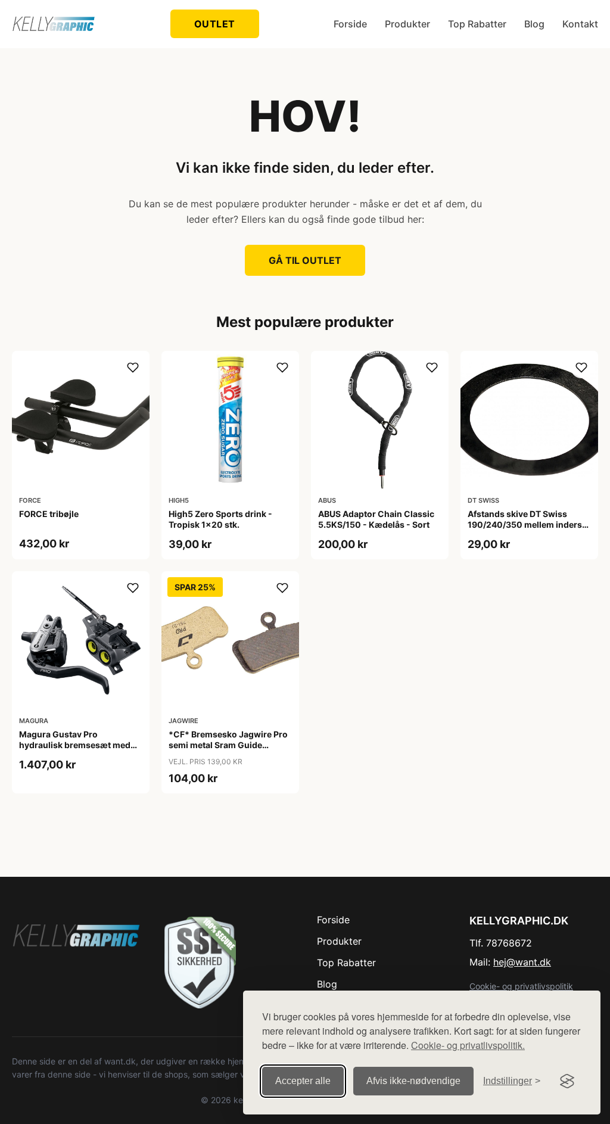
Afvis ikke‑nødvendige (413, 1081)
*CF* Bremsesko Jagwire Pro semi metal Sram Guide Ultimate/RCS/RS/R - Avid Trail (229, 745)
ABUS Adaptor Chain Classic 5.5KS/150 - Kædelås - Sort (376, 519)
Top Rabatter (477, 24)
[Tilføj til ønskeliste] (133, 367)
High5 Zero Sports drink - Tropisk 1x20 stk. (220, 519)
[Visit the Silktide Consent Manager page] (567, 1081)
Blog (534, 24)
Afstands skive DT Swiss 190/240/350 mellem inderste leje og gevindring (529, 524)
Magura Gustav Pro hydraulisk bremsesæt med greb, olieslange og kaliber (74, 745)
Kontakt (580, 24)
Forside (350, 24)
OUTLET (214, 24)
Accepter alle (303, 1081)
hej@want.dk (522, 962)
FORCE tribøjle (49, 514)
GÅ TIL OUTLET (305, 260)
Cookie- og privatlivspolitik (521, 986)
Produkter (407, 24)
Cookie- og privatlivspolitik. (468, 1045)
